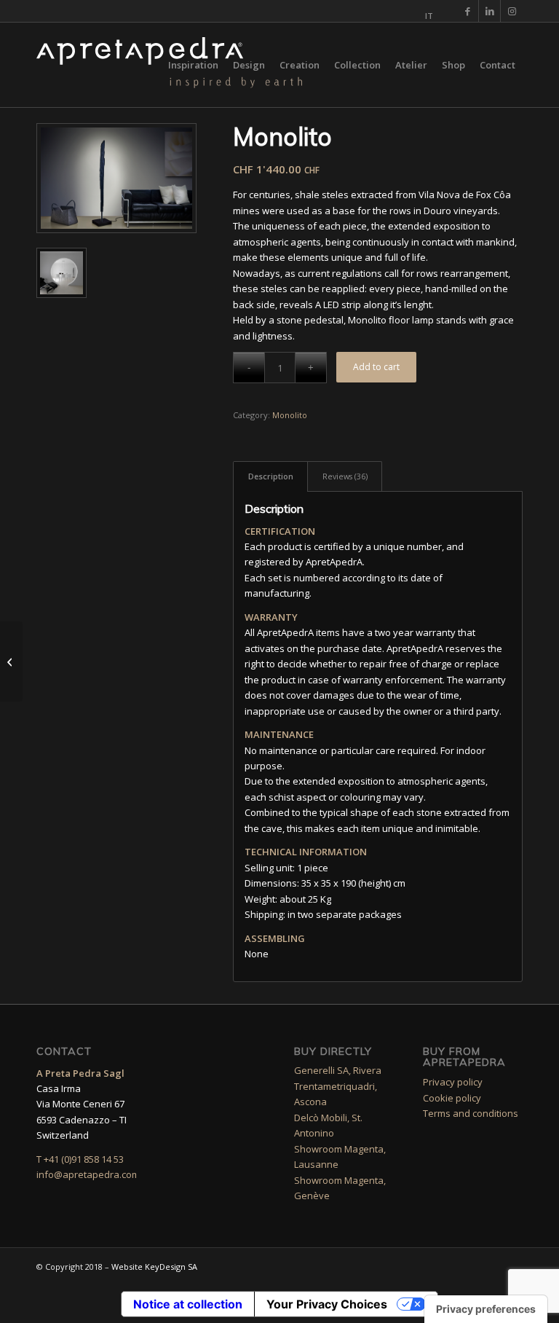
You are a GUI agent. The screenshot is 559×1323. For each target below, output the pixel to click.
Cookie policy (452, 1097)
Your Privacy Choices (326, 1304)
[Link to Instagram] (512, 11)
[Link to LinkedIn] (489, 11)
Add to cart (376, 367)
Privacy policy (453, 1081)
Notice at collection (187, 1304)
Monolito (289, 414)
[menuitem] (425, 16)
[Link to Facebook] (467, 11)
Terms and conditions (470, 1113)
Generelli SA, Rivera (337, 1070)
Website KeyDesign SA (154, 1266)
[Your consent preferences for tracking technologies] (485, 1309)
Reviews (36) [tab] (345, 476)
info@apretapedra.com (88, 1174)
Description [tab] (270, 476)
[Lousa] (11, 661)
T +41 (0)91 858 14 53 (80, 1159)
